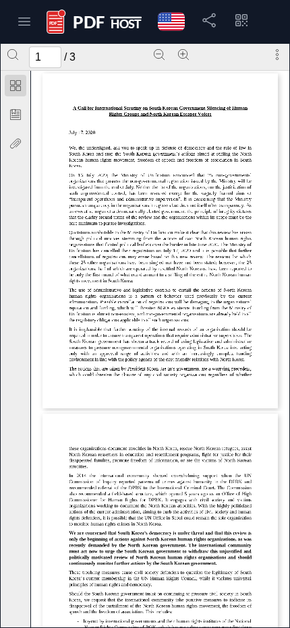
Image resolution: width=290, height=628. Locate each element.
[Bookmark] (15, 114)
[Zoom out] (159, 54)
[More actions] (277, 54)
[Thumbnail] (15, 85)
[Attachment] (15, 143)
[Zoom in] (183, 54)
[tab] (15, 87)
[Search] (13, 54)
